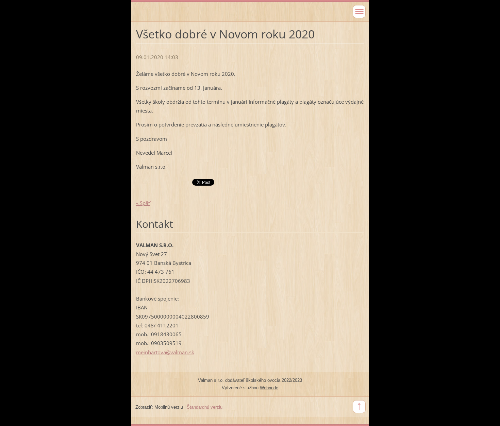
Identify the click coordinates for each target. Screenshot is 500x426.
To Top (359, 406)
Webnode (269, 387)
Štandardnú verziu (204, 407)
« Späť (143, 203)
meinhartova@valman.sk (165, 352)
